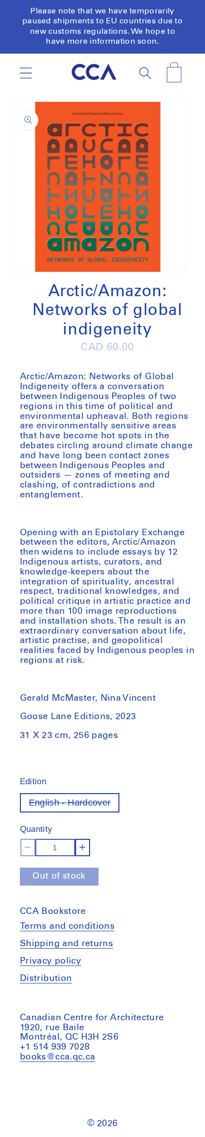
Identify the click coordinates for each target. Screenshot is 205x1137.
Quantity (36, 829)
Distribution (46, 978)
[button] (25, 73)
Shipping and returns (66, 943)
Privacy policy (50, 961)
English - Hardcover (74, 805)
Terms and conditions (67, 926)
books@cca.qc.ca (57, 1057)
